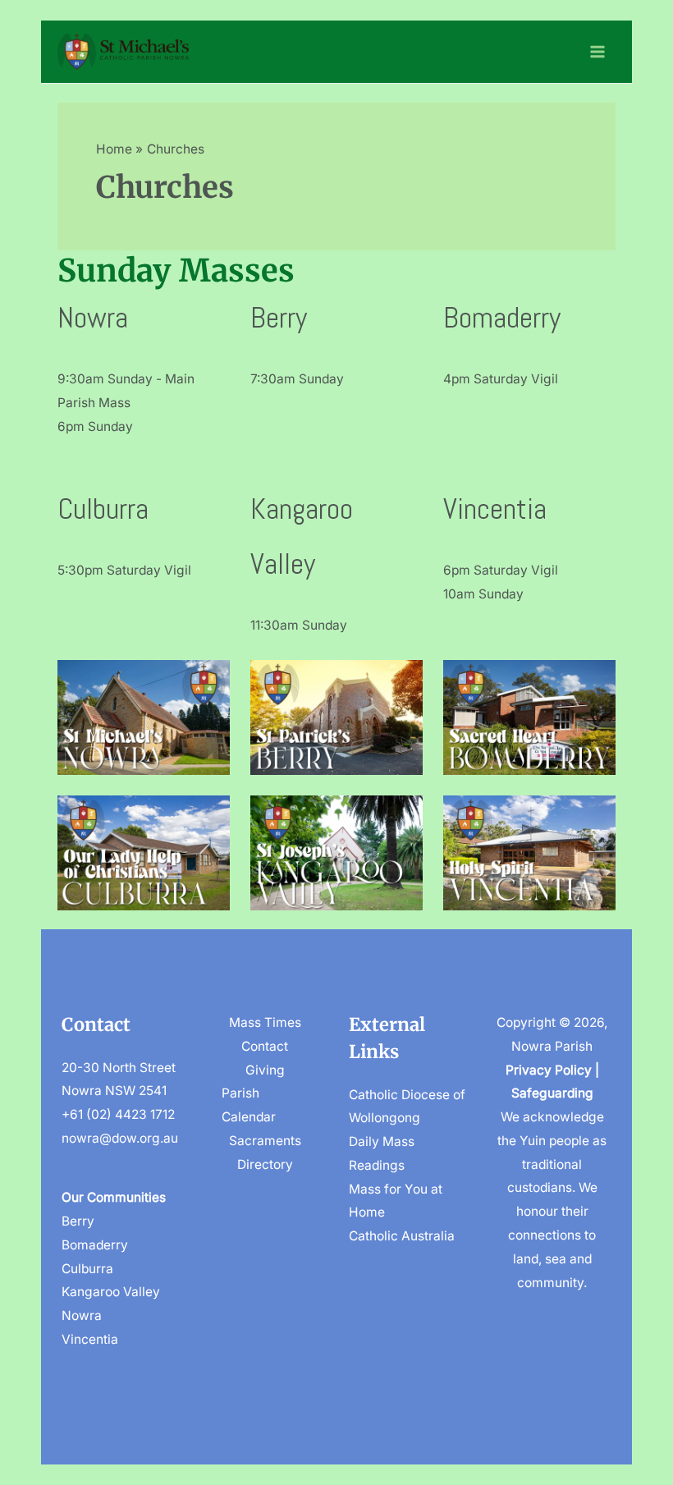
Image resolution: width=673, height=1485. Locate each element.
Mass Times (265, 1022)
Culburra (103, 509)
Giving (265, 1070)
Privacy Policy (549, 1070)
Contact (264, 1046)
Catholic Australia (402, 1236)
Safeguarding (552, 1093)
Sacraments (265, 1140)
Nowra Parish (552, 1046)
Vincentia (495, 509)
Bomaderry (502, 318)
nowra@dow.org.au (120, 1138)
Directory (265, 1164)
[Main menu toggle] (598, 51)
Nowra (92, 318)
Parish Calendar (249, 1105)
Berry (278, 318)
